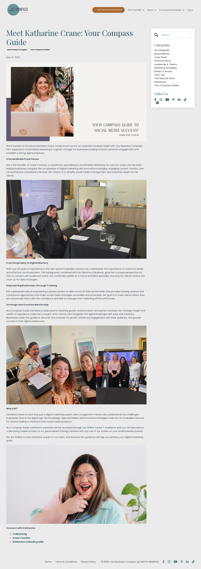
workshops (160, 82)
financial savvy (162, 60)
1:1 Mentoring (20, 534)
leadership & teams (165, 64)
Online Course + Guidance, (101, 427)
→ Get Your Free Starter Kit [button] (108, 10)
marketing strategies (17, 50)
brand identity (162, 53)
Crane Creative (21, 537)
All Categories (161, 50)
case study (160, 57)
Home (48, 561)
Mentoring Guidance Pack (22, 431)
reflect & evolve (163, 71)
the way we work (164, 78)
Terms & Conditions (66, 561)
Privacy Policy (88, 561)
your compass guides (40, 50)
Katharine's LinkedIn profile (28, 541)
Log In (190, 10)
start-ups (159, 74)
